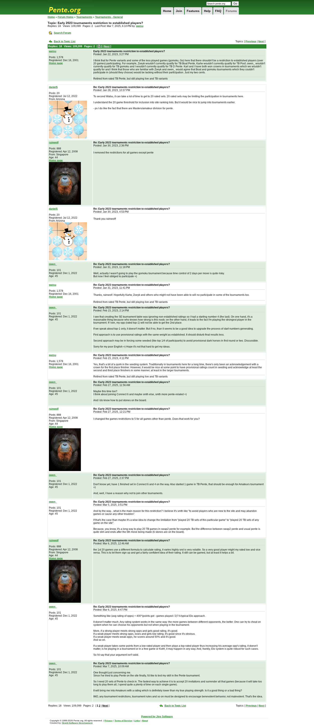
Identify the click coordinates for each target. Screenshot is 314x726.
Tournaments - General (109, 17)
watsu (139, 26)
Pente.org (70, 7)
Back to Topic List (64, 41)
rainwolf (54, 142)
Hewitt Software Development (77, 723)
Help (207, 11)
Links (137, 720)
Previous (250, 41)
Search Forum (62, 32)
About (145, 720)
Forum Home (65, 17)
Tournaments (84, 17)
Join (179, 11)
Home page (56, 63)
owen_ (53, 264)
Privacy (108, 720)
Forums (231, 11)
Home (167, 11)
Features (193, 11)
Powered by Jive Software (157, 716)
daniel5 (53, 87)
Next (261, 41)
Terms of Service (123, 720)
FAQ (218, 11)
